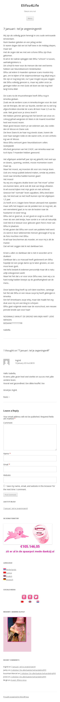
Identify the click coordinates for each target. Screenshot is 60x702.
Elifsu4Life (30, 5)
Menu (30, 18)
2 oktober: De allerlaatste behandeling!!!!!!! (28, 670)
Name (7, 453)
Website (7, 475)
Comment (7, 422)
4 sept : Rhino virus (19, 680)
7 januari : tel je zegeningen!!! (15, 508)
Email (6, 464)
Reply (5, 397)
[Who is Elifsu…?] (17, 641)
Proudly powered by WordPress (16, 697)
